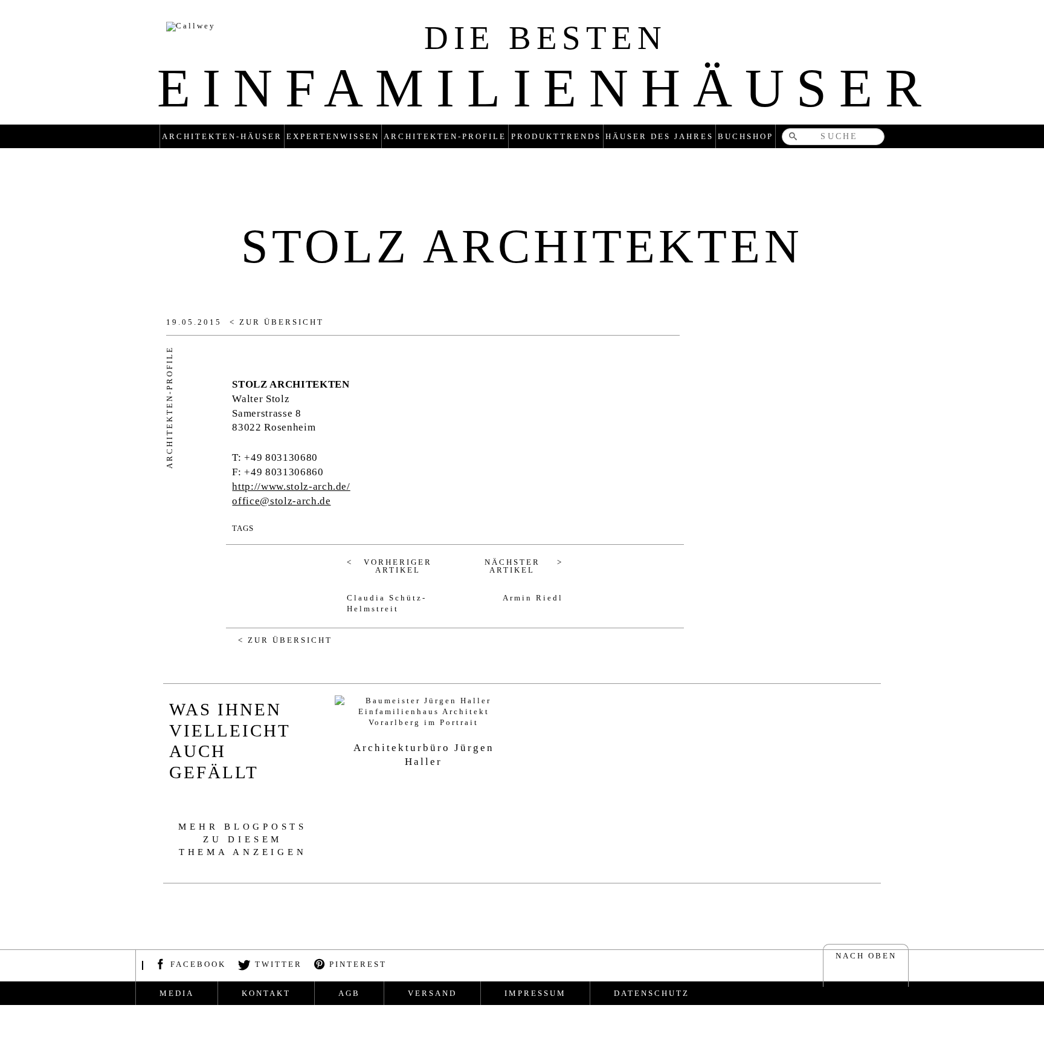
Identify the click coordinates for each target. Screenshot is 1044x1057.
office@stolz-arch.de (281, 501)
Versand (432, 993)
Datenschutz (651, 993)
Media (177, 993)
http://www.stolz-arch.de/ (291, 486)
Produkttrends (556, 136)
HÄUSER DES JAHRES (659, 136)
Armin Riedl (533, 597)
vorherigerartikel (398, 566)
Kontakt (266, 993)
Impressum (535, 993)
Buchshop (745, 136)
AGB (349, 993)
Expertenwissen (332, 136)
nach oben (866, 955)
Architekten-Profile (445, 136)
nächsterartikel (512, 566)
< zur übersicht (277, 322)
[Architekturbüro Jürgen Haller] (424, 712)
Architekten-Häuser (222, 136)
